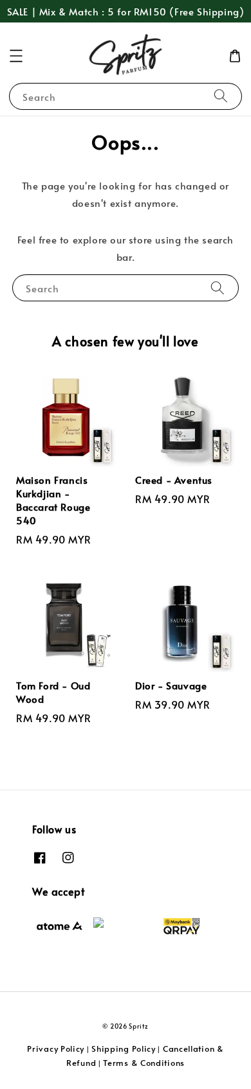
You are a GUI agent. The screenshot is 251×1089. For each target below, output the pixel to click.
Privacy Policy (55, 1048)
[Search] (220, 96)
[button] (16, 56)
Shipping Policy (123, 1048)
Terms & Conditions (144, 1062)
